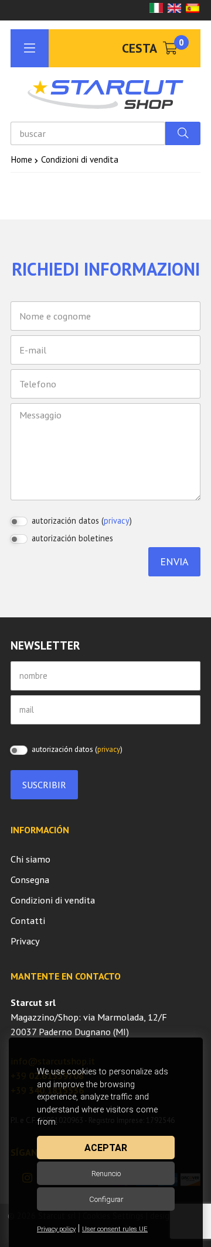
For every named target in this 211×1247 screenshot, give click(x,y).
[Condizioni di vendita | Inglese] (174, 9)
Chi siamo (30, 859)
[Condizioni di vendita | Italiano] (156, 9)
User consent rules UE (115, 1229)
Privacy (25, 941)
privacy (117, 520)
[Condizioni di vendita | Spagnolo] (192, 9)
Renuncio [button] (106, 1173)
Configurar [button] (106, 1199)
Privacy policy (56, 1229)
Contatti (28, 920)
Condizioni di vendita (53, 900)
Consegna (30, 879)
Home (21, 159)
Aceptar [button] (105, 1147)
